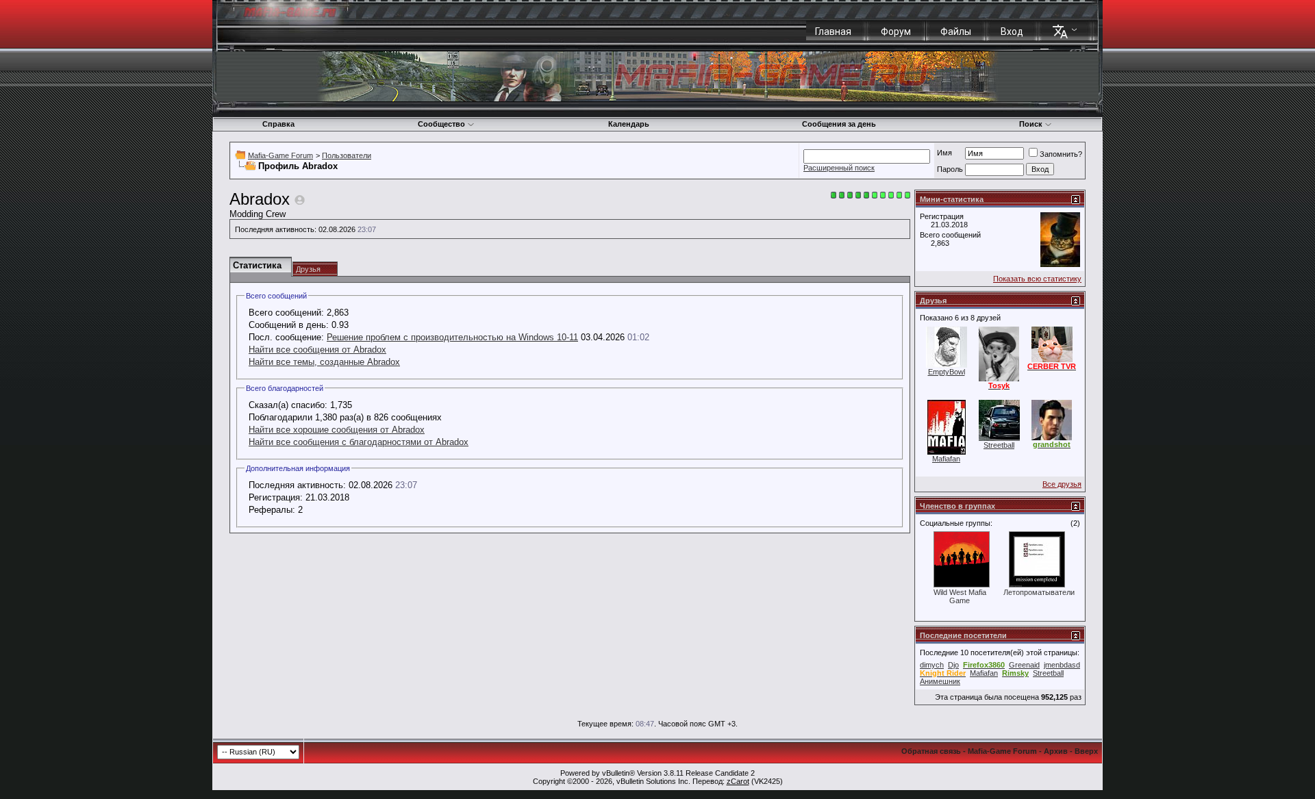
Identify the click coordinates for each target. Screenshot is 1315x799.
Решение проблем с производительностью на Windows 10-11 (452, 337)
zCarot (738, 781)
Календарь (628, 124)
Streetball (999, 445)
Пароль (950, 169)
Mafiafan (946, 459)
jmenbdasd (1062, 665)
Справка (278, 124)
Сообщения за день (839, 124)
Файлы (955, 31)
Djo (953, 665)
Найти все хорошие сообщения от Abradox (337, 429)
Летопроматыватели (1039, 592)
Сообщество (441, 124)
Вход (1012, 31)
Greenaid (1024, 665)
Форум (896, 31)
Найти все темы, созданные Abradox (324, 362)
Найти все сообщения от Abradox (317, 349)
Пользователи (346, 155)
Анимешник (940, 681)
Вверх (1086, 751)
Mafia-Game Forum (280, 155)
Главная (833, 31)
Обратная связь (931, 751)
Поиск (1030, 124)
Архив (1056, 751)
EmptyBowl (946, 372)
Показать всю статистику (1037, 279)
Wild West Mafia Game (960, 596)
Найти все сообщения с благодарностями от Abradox (358, 442)
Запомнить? (1061, 154)
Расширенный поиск (839, 168)
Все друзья (1061, 484)
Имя (944, 153)
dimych (932, 665)
